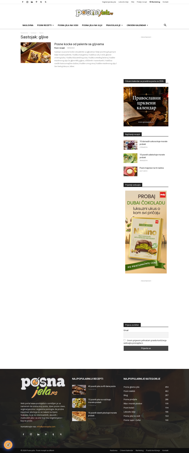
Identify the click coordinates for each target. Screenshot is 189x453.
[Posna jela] (94, 13)
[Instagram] (27, 2)
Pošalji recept (142, 2)
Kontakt (165, 2)
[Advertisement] (146, 56)
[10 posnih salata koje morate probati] (130, 158)
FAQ (132, 2)
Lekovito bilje (124, 2)
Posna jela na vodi (68, 25)
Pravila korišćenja (153, 450)
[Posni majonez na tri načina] (130, 171)
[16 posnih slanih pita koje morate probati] (79, 416)
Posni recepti (44, 25)
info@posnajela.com (46, 426)
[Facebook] (23, 2)
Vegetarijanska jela (109, 2)
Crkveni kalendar (136, 25)
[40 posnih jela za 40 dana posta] (79, 390)
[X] (45, 2)
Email (126, 330)
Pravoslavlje (113, 25)
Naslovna (28, 25)
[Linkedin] (32, 2)
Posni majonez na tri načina (152, 168)
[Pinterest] (36, 2)
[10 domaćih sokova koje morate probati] (130, 145)
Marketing (139, 450)
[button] (165, 25)
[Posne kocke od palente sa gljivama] (36, 52)
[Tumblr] (41, 2)
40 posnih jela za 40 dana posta (102, 386)
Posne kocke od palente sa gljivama (79, 44)
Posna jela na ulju (92, 25)
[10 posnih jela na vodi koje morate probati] (79, 403)
